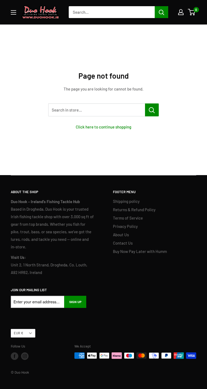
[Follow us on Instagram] (25, 356)
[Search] (161, 12)
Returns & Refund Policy (134, 209)
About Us (121, 234)
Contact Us (123, 243)
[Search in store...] (152, 109)
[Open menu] (13, 12)
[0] (191, 12)
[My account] (181, 12)
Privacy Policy (125, 226)
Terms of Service (128, 218)
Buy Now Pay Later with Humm (140, 251)
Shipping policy (126, 201)
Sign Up (75, 302)
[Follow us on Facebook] (14, 356)
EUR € (18, 333)
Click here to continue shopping (103, 126)
